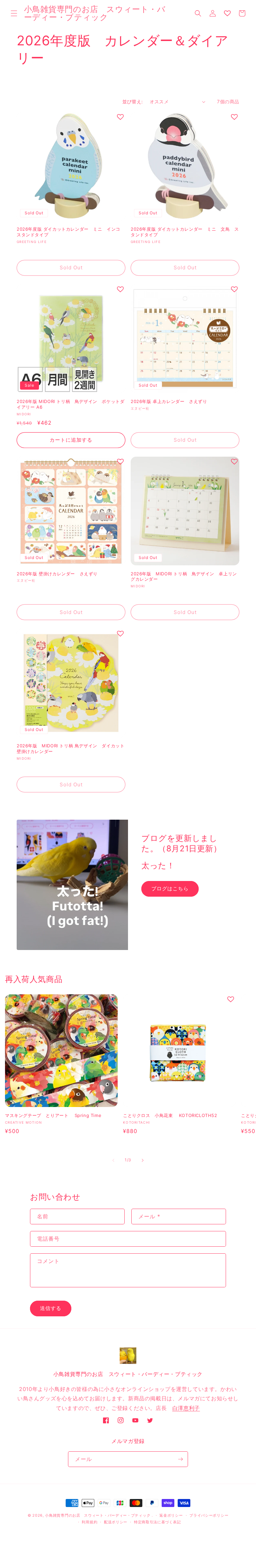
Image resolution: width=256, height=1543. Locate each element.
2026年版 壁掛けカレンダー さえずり (57, 573)
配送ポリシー (115, 1522)
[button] (14, 13)
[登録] (180, 1459)
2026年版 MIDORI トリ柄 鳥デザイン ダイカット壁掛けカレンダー (70, 748)
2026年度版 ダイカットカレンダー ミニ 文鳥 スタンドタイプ (185, 231)
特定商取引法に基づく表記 (157, 1522)
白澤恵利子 (186, 1408)
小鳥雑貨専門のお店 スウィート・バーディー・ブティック (97, 1515)
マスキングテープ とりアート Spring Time (53, 1115)
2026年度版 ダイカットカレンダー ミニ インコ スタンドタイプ (71, 231)
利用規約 (89, 1522)
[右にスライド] (142, 1160)
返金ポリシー (171, 1515)
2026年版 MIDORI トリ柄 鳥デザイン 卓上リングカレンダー (184, 576)
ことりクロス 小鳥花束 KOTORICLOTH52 (170, 1115)
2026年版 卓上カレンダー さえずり (171, 401)
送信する (50, 1308)
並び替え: (132, 101)
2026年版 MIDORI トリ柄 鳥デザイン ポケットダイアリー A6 (70, 404)
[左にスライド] (113, 1160)
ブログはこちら (170, 888)
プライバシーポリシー (208, 1515)
